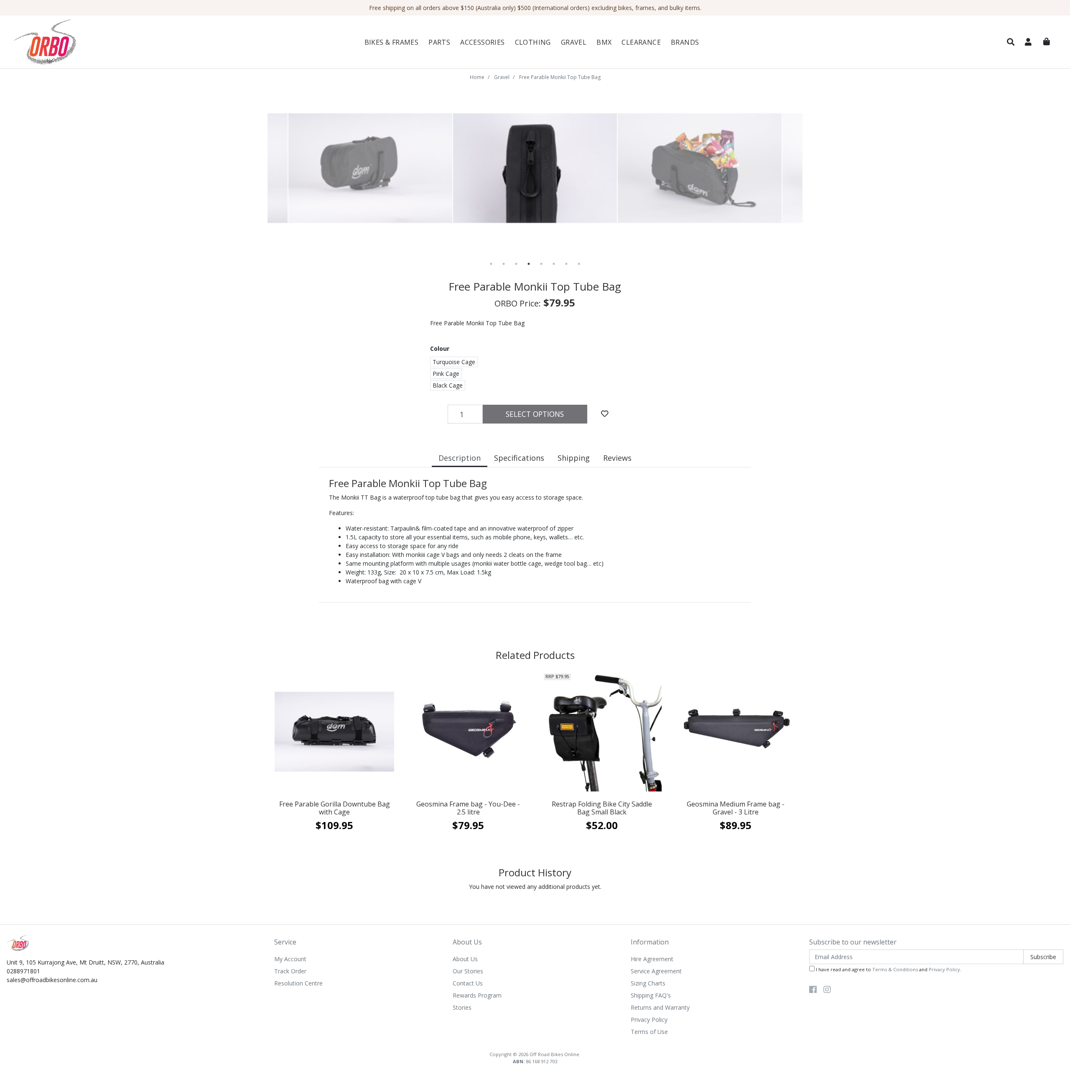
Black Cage (448, 385)
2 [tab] (503, 264)
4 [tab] (529, 264)
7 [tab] (566, 264)
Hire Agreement (652, 959)
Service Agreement (656, 971)
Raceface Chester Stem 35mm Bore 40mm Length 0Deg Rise (68, 1036)
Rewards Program (477, 995)
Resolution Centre (298, 983)
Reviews (617, 458)
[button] (1010, 42)
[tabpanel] (535, 168)
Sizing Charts (648, 983)
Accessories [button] (482, 42)
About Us (465, 959)
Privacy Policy (649, 1020)
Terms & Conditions (895, 969)
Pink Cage (446, 374)
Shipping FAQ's (651, 995)
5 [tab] (541, 264)
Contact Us (468, 983)
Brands (685, 42)
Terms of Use (649, 1032)
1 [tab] (491, 264)
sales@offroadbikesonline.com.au (52, 980)
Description (459, 458)
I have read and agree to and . (888, 969)
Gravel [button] (573, 42)
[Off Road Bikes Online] (95, 42)
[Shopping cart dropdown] (1047, 42)
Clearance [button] (641, 42)
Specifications (519, 458)
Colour (439, 348)
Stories (462, 1007)
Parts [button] (439, 42)
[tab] (459, 458)
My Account (290, 959)
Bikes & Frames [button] (391, 42)
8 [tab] (579, 264)
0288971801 (23, 971)
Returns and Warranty (660, 1007)
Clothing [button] (533, 42)
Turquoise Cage (454, 362)
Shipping (574, 458)
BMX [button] (603, 42)
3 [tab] (516, 264)
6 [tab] (554, 264)
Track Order (290, 971)
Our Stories (468, 971)
